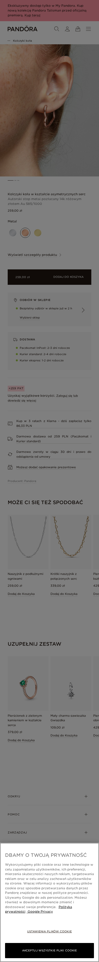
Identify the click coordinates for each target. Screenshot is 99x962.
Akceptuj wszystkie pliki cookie (49, 950)
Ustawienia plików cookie (49, 931)
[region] (49, 902)
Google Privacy (40, 911)
